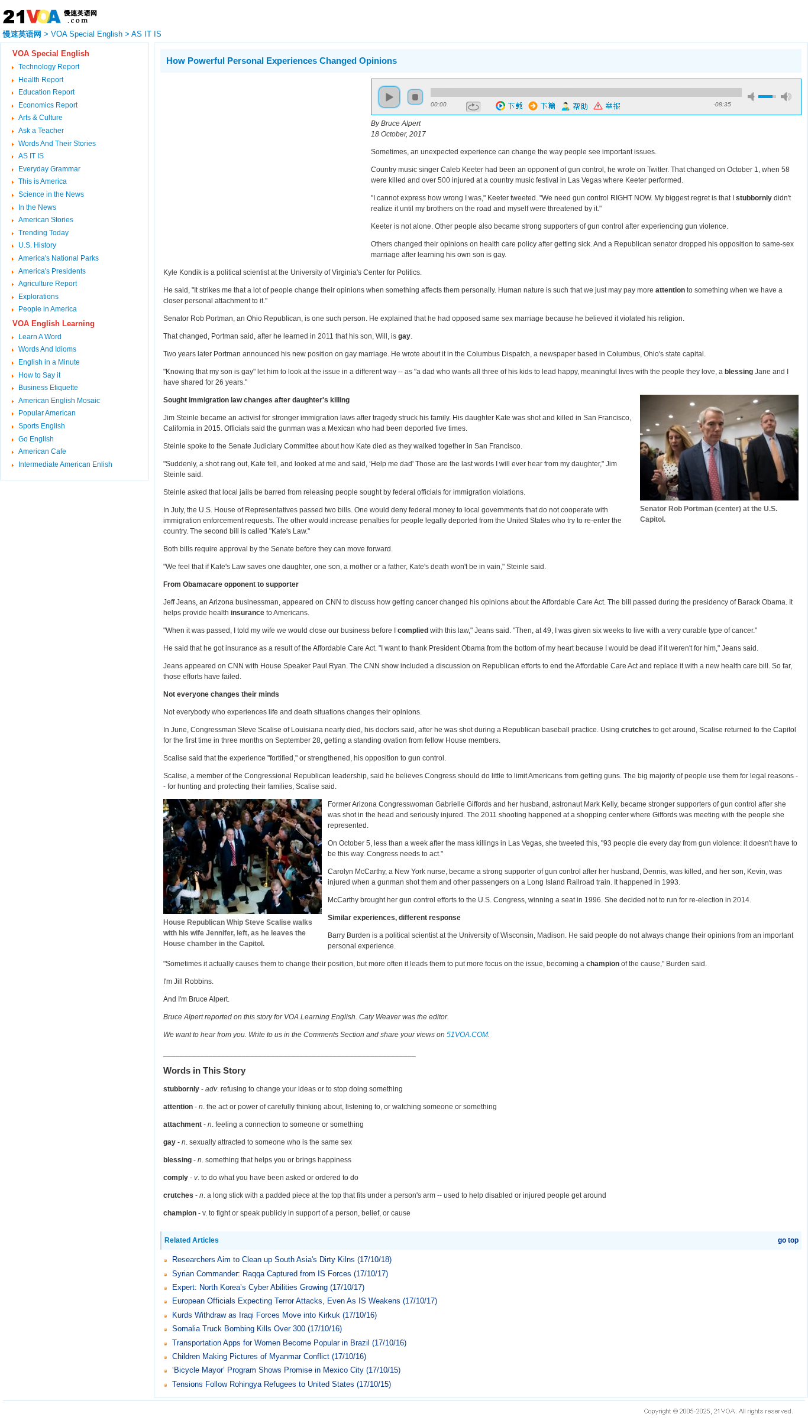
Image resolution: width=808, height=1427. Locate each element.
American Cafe (42, 451)
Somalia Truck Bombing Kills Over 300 (238, 1328)
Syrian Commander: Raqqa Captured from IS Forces (261, 1273)
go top (788, 1240)
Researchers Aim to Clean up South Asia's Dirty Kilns (263, 1259)
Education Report (46, 92)
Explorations (38, 296)
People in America (47, 309)
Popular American (47, 413)
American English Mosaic (59, 400)
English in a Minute (49, 362)
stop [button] (415, 97)
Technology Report (48, 67)
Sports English (41, 426)
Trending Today (43, 233)
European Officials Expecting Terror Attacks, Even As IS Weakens (286, 1300)
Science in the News (51, 194)
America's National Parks (58, 258)
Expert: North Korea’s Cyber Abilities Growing (250, 1287)
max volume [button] (786, 96)
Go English (36, 439)
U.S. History (37, 245)
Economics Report (47, 105)
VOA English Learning (53, 323)
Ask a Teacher (41, 130)
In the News (37, 207)
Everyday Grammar (49, 169)
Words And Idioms (47, 349)
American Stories (45, 220)
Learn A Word (40, 337)
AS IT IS (146, 34)
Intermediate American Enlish (65, 464)
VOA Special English (86, 34)
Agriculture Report (47, 283)
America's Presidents (52, 271)
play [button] (389, 97)
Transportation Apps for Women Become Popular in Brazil (271, 1342)
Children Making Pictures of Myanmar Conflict (250, 1356)
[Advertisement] (259, 161)
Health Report (40, 80)
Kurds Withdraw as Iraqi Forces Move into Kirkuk (256, 1315)
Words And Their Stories (57, 143)
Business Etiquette (48, 387)
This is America (42, 181)
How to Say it (39, 375)
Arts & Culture (40, 117)
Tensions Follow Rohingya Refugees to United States (263, 1384)
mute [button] (753, 96)
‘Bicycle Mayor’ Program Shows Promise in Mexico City (268, 1370)
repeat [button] (473, 107)
